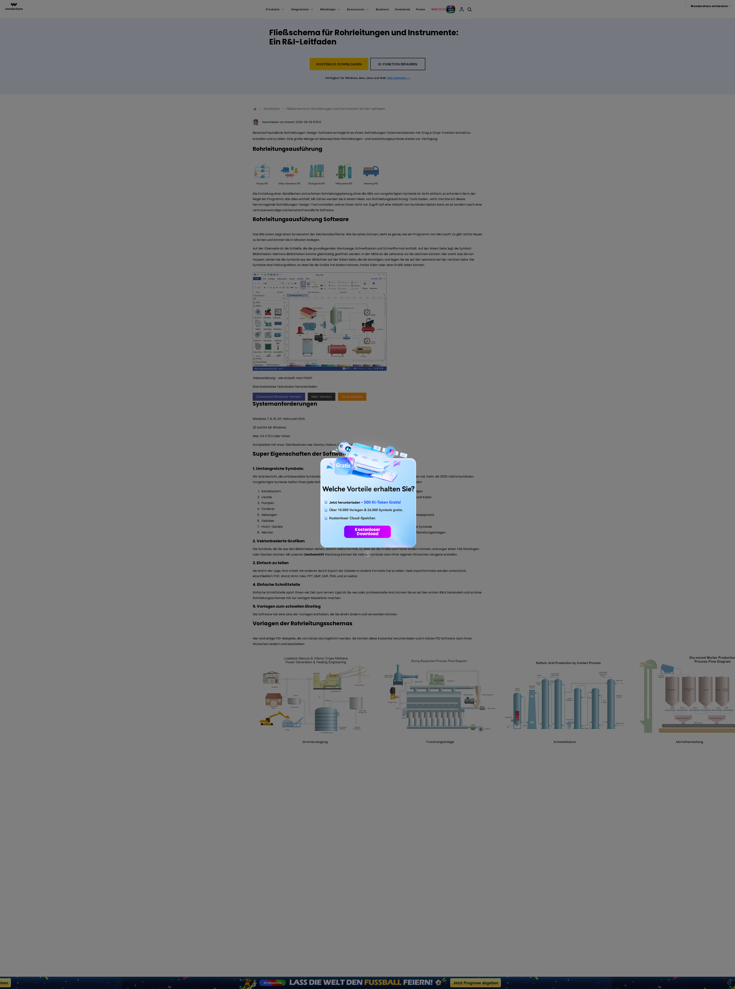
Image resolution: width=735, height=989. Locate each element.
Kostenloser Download (367, 532)
